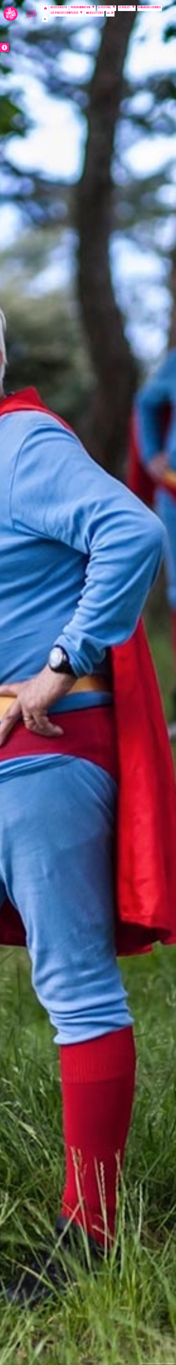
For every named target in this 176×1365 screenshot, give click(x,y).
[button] (4, 47)
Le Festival (104, 7)
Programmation (80, 7)
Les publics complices (64, 13)
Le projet (124, 7)
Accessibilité (59, 7)
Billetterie (96, 13)
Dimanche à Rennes (149, 7)
